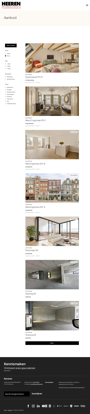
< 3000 (8, 64)
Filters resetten (11, 45)
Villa (8, 101)
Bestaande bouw (11, 79)
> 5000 (8, 68)
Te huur (8, 55)
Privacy (5, 410)
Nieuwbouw (10, 76)
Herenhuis (9, 96)
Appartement (10, 87)
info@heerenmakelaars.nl (37, 384)
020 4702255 (36, 382)
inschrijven (37, 393)
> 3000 (8, 66)
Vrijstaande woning (11, 103)
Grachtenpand (10, 94)
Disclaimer (10, 410)
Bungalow (9, 89)
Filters (52, 343)
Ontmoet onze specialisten (19, 368)
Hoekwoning (10, 99)
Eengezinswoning (11, 92)
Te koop (8, 53)
